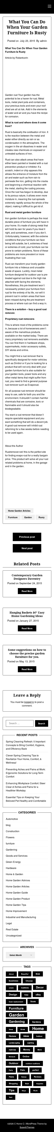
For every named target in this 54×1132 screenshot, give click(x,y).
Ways (24, 1090)
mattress (12, 1049)
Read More (27, 591)
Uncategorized (13, 935)
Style (27, 1083)
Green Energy (13, 862)
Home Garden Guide (17, 892)
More (40, 1049)
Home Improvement (16, 911)
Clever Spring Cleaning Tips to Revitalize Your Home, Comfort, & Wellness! (24, 759)
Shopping (13, 1083)
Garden (28, 517)
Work (35, 1090)
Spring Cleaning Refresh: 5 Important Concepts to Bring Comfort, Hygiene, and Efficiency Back (25, 745)
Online (26, 1056)
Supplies (39, 1083)
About (11, 974)
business (13, 980)
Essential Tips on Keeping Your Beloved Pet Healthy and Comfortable (26, 798)
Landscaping (14, 1042)
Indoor (39, 1036)
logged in (29, 702)
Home (38, 1028)
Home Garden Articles (19, 510)
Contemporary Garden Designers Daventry (27, 576)
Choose (29, 980)
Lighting (30, 1043)
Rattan (24, 1077)
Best (38, 973)
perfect (35, 1070)
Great (11, 1029)
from (33, 1001)
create (11, 988)
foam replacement (16, 1001)
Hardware (11, 868)
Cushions (25, 987)
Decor (40, 987)
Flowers (10, 837)
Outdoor (13, 1063)
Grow (22, 1029)
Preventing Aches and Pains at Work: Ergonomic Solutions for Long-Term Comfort (25, 773)
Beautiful (24, 974)
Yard (10, 1097)
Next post (27, 548)
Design (13, 994)
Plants (11, 1077)
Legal (9, 923)
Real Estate (12, 929)
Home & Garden (14, 874)
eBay (38, 994)
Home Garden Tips (16, 905)
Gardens (36, 1021)
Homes (12, 1036)
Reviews (37, 1076)
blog (8, 825)
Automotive (12, 819)
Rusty (42, 517)
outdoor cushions (33, 1063)
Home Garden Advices (18, 880)
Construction (12, 831)
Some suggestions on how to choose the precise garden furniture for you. (27, 653)
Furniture (13, 517)
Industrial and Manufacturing (21, 917)
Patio (22, 1070)
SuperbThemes (27, 1127)
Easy (26, 995)
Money (26, 1049)
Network (12, 1056)
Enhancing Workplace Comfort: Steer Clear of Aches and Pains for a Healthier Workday (25, 787)
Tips (11, 1090)
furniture (10, 843)
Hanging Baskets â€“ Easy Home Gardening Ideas (27, 614)
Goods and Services (16, 855)
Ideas (26, 1036)
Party (11, 1070)
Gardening (11, 849)
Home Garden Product (18, 898)
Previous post (27, 537)
